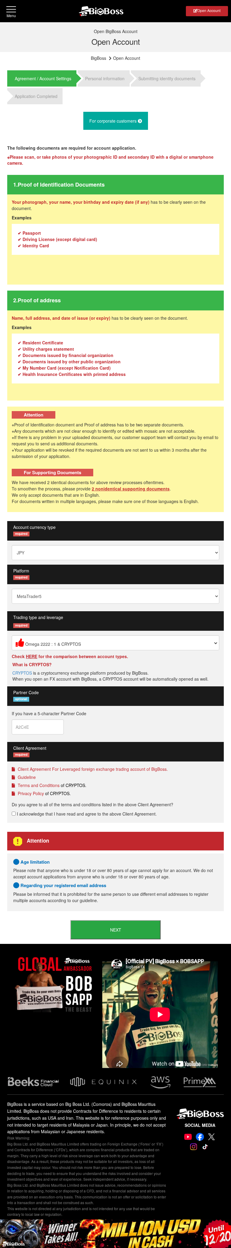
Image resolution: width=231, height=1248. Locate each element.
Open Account (208, 10)
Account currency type (34, 527)
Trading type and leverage (38, 617)
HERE (31, 656)
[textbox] (115, 642)
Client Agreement (29, 748)
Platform (21, 571)
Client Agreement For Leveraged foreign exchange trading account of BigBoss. (92, 769)
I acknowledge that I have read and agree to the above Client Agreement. (86, 814)
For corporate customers (113, 121)
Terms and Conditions (38, 785)
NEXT (115, 930)
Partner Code (26, 692)
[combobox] (115, 642)
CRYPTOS (22, 673)
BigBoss (98, 58)
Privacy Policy (30, 793)
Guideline (26, 777)
